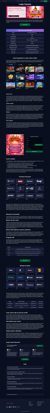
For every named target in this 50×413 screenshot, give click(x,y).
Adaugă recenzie (40, 345)
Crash (29, 64)
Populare (10, 64)
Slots (38, 64)
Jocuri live (19, 64)
